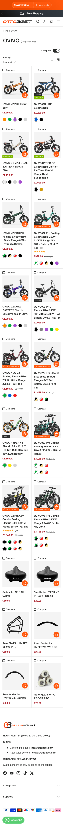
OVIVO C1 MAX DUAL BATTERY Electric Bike (15, 167)
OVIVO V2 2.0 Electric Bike (14, 106)
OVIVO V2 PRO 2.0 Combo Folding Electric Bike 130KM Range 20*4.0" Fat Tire (15, 521)
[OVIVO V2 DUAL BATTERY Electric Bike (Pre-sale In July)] (15, 288)
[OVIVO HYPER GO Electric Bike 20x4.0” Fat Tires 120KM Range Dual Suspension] (47, 145)
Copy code (44, 5)
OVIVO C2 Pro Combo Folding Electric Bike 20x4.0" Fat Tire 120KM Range (47, 448)
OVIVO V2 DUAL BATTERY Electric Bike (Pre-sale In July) (15, 310)
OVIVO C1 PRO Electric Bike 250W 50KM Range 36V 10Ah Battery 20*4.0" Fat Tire (47, 312)
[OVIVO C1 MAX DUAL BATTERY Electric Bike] (15, 145)
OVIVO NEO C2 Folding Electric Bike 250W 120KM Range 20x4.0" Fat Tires (14, 378)
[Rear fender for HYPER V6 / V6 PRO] (15, 676)
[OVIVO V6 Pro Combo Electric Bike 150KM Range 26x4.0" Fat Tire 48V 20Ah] (47, 498)
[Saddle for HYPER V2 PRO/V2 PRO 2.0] (47, 574)
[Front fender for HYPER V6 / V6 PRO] (47, 625)
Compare (46, 50)
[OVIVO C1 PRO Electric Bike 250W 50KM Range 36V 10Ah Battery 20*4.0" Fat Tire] (47, 288)
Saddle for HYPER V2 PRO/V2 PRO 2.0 (46, 594)
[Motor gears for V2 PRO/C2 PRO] (47, 676)
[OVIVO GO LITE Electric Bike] (47, 86)
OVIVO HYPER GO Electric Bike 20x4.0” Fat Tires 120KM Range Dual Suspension (46, 170)
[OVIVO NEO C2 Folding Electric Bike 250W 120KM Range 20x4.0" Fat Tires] (15, 355)
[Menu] (58, 21)
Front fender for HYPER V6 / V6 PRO (45, 645)
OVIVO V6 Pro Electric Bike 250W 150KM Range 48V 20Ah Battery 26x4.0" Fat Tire (46, 380)
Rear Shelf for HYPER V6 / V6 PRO (15, 645)
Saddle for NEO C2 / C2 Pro (13, 594)
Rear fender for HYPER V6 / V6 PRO (14, 696)
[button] (51, 21)
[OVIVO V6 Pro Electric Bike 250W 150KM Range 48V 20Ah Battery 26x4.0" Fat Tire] (47, 355)
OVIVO (14, 31)
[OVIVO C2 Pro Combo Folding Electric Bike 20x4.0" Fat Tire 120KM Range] (47, 425)
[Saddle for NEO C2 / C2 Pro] (15, 574)
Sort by (7, 57)
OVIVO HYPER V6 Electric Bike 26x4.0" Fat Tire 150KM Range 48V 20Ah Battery (15, 448)
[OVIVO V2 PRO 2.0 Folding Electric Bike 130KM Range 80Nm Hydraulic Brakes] (15, 215)
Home (5, 31)
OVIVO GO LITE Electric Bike (43, 106)
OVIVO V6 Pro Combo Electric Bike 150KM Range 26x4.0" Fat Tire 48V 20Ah (47, 521)
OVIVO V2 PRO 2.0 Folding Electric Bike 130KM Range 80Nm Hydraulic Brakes (14, 238)
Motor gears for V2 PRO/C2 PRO (44, 696)
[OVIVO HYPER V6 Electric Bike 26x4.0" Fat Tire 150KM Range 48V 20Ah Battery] (15, 425)
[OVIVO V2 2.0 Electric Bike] (15, 86)
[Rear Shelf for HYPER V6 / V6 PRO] (15, 625)
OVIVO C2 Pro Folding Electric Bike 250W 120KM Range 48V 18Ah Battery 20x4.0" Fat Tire (47, 240)
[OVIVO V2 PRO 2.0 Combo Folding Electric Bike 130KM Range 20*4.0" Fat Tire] (15, 498)
